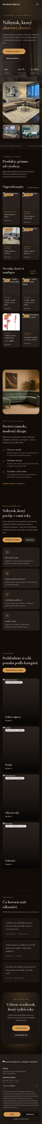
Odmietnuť (30, 1114)
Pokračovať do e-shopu (14, 670)
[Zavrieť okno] (36, 1085)
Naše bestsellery (12, 58)
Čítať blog (29, 540)
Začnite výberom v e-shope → (14, 483)
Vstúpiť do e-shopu (12, 540)
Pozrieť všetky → (33, 188)
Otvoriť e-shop (21, 1028)
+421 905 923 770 (21, 1035)
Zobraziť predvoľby (21, 1119)
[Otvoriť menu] (37, 4)
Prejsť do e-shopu (12, 51)
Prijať (12, 1114)
